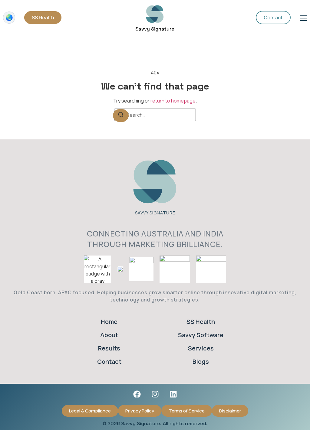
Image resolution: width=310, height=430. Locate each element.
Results (109, 348)
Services (201, 348)
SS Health (200, 322)
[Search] (121, 115)
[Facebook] (136, 394)
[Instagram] (155, 394)
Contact (109, 361)
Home (109, 322)
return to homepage (173, 100)
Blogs (201, 361)
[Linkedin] (173, 394)
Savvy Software (200, 335)
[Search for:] (155, 115)
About (109, 335)
